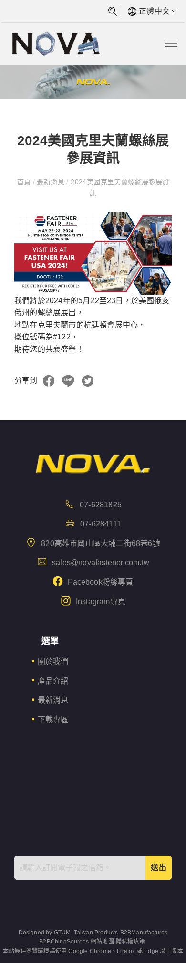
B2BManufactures (144, 932)
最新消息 (50, 182)
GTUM (62, 932)
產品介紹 (53, 681)
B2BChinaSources (64, 941)
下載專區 (53, 719)
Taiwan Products (96, 932)
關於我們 (53, 661)
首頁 (25, 182)
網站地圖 (102, 941)
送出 (158, 868)
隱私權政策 (130, 941)
